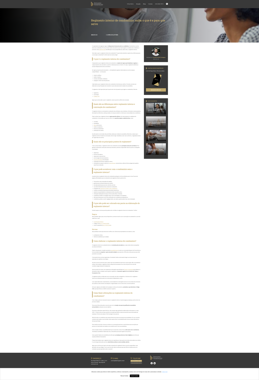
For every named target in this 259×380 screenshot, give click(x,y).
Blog (144, 4)
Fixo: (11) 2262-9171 (136, 363)
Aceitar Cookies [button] (134, 375)
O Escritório (130, 4)
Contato (150, 4)
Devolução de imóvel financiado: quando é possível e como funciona (156, 150)
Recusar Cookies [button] (124, 375)
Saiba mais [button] (164, 371)
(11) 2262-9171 (159, 4)
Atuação (138, 4)
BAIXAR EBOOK (156, 90)
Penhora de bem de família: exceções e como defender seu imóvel (157, 123)
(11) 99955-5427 (137, 360)
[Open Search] (167, 3)
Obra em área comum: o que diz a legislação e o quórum (155, 109)
